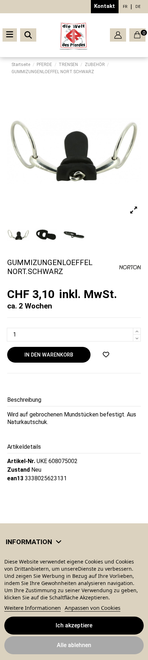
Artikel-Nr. (21, 461)
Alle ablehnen (74, 645)
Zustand (18, 469)
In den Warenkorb (48, 355)
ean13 (15, 478)
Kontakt (104, 6)
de (137, 6)
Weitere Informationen (32, 607)
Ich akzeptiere (74, 625)
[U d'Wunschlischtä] (106, 355)
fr (125, 6)
